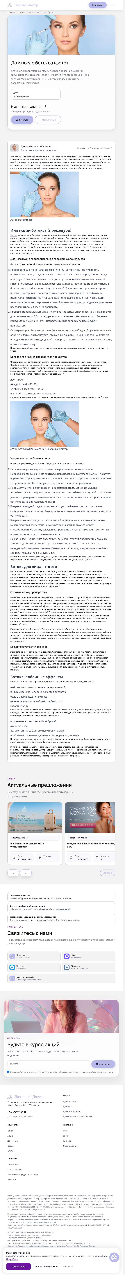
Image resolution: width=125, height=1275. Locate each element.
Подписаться (103, 1064)
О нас (65, 1130)
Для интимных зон (72, 1111)
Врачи (66, 1135)
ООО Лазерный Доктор (85, 1246)
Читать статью (48, 119)
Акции (10, 1135)
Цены (10, 1130)
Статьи (22, 12)
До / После (12, 1140)
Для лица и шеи (70, 1101)
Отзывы (11, 1145)
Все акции (107, 872)
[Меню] (112, 4)
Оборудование (70, 1145)
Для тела (67, 1106)
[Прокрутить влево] (13, 872)
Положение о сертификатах (53, 1246)
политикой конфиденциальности (98, 1072)
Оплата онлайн (14, 1169)
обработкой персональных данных (65, 1072)
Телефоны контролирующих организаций (38, 1222)
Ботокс (13, 235)
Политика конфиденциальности (22, 1174)
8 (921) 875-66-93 (37, 1209)
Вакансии (11, 1179)
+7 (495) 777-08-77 (16, 1112)
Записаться (97, 5)
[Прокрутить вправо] (26, 872)
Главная (11, 12)
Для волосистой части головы (77, 1116)
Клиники (67, 1140)
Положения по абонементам (30, 1246)
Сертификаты (13, 1164)
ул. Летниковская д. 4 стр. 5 (99, 148)
